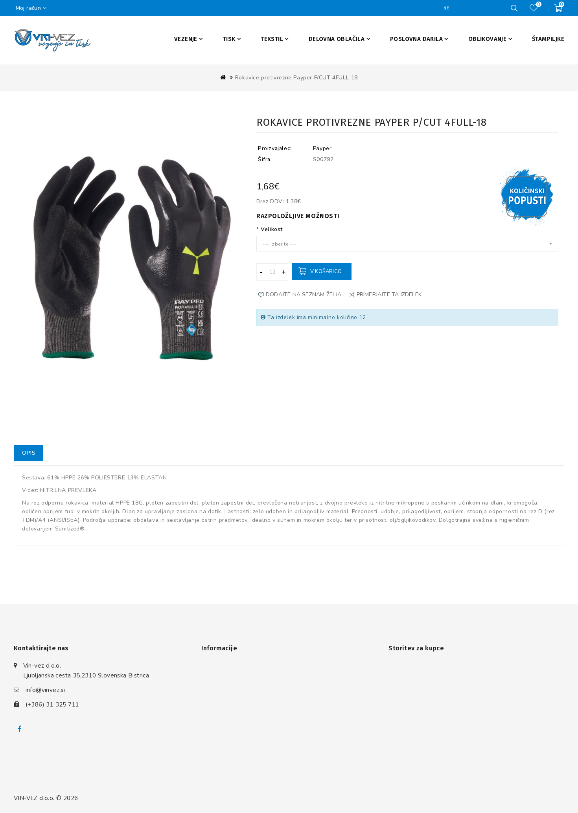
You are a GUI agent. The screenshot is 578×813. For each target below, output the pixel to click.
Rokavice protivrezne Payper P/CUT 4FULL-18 (296, 77)
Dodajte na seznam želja (304, 294)
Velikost (272, 229)
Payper (322, 148)
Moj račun (28, 8)
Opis (28, 453)
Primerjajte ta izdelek (389, 294)
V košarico (326, 271)
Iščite (514, 8)
